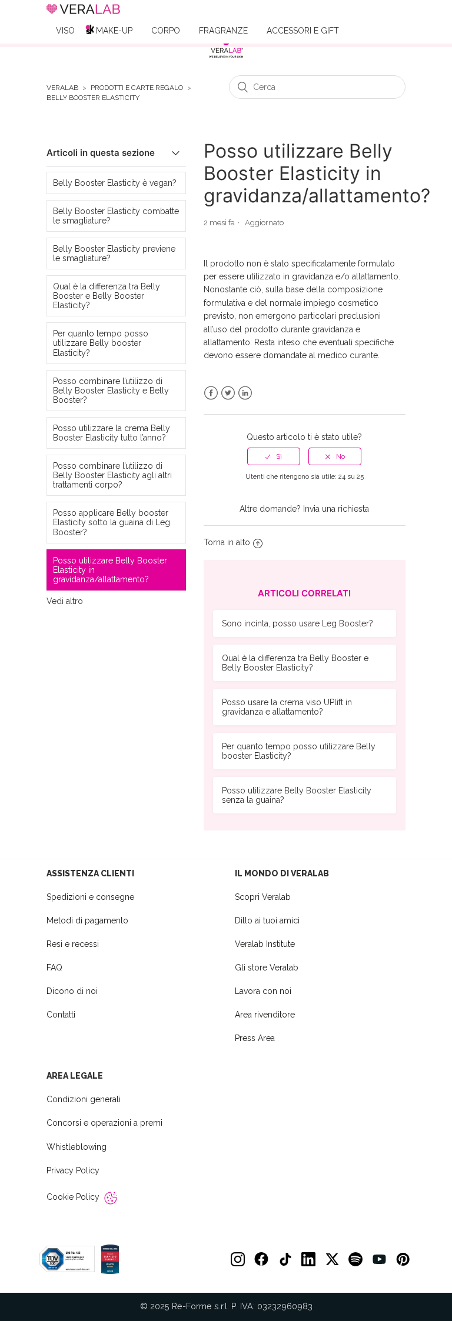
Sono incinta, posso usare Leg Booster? (297, 623)
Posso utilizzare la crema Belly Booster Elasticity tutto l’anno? (111, 432)
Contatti (60, 1014)
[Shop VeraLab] (226, 48)
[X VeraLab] (332, 1259)
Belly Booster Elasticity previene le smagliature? (114, 253)
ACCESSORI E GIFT (303, 30)
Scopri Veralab (263, 897)
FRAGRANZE (223, 30)
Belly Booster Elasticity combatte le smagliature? (116, 215)
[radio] (273, 456)
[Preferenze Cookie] (110, 1198)
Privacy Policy (72, 1170)
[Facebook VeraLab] (261, 1259)
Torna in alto (227, 542)
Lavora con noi (263, 991)
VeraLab (62, 88)
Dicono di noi (72, 991)
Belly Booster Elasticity (92, 98)
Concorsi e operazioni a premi (104, 1122)
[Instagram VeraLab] (238, 1259)
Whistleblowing (76, 1147)
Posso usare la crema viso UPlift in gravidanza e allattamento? (287, 707)
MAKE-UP (114, 30)
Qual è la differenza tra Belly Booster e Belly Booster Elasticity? (106, 296)
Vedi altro (64, 601)
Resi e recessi (72, 944)
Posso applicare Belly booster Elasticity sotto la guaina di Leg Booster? (111, 522)
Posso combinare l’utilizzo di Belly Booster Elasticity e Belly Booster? (111, 390)
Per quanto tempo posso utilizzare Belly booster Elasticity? (100, 343)
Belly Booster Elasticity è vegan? (115, 183)
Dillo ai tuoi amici (267, 920)
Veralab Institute (265, 944)
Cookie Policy (72, 1197)
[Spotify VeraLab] (355, 1259)
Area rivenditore (265, 1014)
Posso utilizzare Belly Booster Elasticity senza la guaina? (296, 795)
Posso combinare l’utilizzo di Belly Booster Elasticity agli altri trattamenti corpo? (112, 475)
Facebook (211, 393)
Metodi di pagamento (87, 920)
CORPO (165, 30)
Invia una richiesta (336, 508)
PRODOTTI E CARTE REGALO (137, 88)
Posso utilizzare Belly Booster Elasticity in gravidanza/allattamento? (110, 570)
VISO (65, 30)
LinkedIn (245, 393)
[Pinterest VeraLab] (402, 1259)
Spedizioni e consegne (90, 897)
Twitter (228, 393)
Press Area (255, 1038)
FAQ (54, 967)
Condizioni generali (83, 1099)
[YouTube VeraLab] (379, 1259)
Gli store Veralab (266, 967)
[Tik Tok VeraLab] (285, 1259)
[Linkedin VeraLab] (308, 1259)
